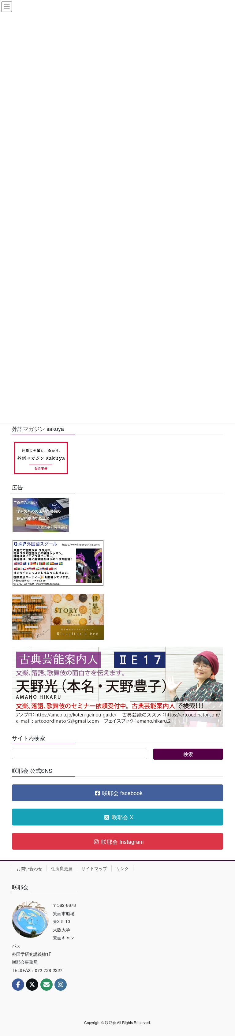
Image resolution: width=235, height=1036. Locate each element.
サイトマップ (94, 868)
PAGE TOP (223, 999)
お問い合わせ (29, 868)
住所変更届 (62, 868)
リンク (122, 868)
